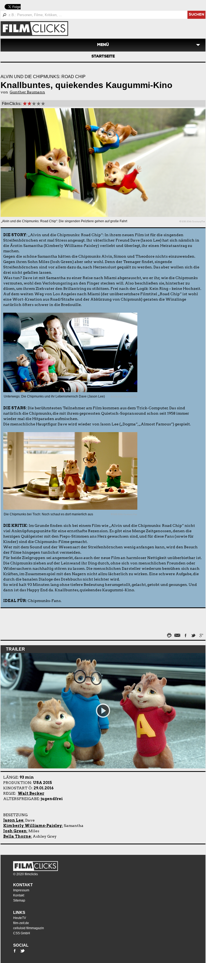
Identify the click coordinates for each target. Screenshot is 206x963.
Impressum (21, 890)
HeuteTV (19, 918)
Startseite (103, 57)
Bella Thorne (17, 836)
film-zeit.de (21, 923)
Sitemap (19, 900)
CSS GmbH (21, 933)
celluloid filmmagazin (28, 928)
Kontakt (23, 884)
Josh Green (15, 831)
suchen (196, 15)
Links (19, 912)
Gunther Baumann (27, 92)
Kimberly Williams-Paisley (32, 825)
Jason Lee (13, 820)
